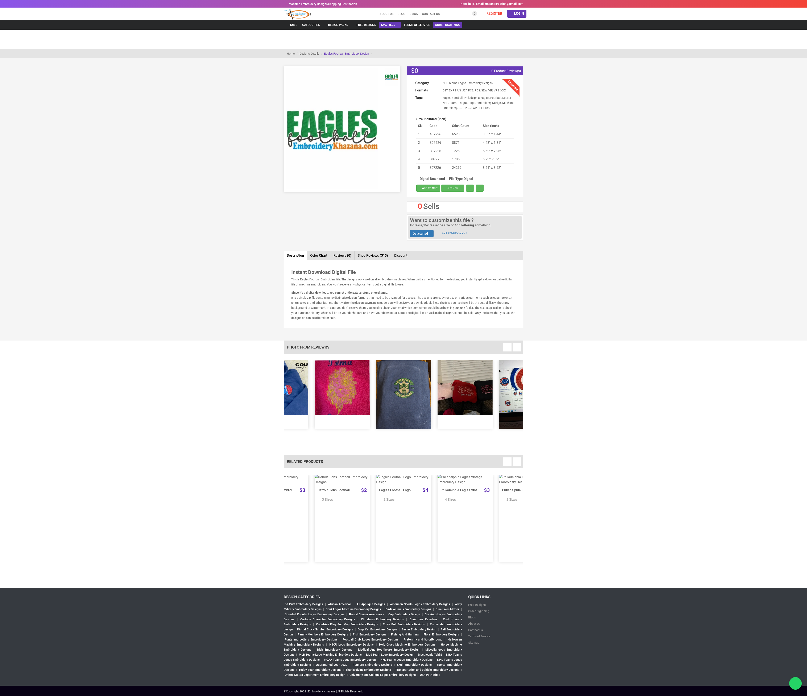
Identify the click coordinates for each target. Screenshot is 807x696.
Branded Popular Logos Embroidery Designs (314, 614)
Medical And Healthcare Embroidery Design (388, 649)
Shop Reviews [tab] (373, 256)
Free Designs (366, 24)
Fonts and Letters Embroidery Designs (311, 639)
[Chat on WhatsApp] (795, 683)
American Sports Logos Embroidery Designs (420, 604)
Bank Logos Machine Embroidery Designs (353, 609)
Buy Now (453, 188)
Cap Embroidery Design (404, 614)
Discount (400, 256)
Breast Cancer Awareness (366, 614)
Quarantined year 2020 (331, 664)
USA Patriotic (429, 674)
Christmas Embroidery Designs (382, 619)
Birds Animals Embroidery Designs (408, 609)
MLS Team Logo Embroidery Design (390, 654)
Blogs (472, 617)
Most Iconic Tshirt (430, 654)
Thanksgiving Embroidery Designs (368, 669)
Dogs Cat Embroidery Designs (377, 629)
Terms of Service (417, 24)
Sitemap (473, 642)
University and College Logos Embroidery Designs (382, 674)
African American (340, 604)
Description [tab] (295, 256)
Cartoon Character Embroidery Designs (327, 619)
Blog (401, 14)
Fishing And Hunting (405, 634)
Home (292, 24)
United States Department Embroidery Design (315, 674)
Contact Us (431, 14)
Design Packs (338, 24)
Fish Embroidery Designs (369, 634)
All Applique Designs (371, 604)
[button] (293, 149)
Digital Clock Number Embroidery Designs (325, 629)
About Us (474, 623)
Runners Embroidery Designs (372, 664)
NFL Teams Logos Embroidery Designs (406, 659)
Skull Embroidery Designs (414, 664)
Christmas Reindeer (423, 619)
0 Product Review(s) (506, 71)
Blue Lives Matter (447, 609)
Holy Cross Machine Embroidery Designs (407, 644)
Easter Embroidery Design (419, 629)
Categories (311, 24)
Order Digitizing (447, 24)
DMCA (414, 14)
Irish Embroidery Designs (334, 649)
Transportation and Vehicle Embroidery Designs (427, 669)
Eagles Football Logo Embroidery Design (409, 490)
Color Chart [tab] (318, 256)
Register (494, 14)
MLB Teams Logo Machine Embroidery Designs (330, 654)
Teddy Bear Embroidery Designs (320, 669)
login (518, 14)
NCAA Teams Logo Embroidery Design (350, 659)
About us (386, 14)
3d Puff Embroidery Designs (304, 604)
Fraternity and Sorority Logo (423, 639)
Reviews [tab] (342, 256)
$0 (414, 70)
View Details (340, 479)
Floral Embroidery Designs (441, 634)
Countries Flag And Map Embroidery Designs (347, 624)
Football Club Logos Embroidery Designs (370, 639)
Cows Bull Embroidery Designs (404, 624)
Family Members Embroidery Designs (323, 634)
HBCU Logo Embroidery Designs (351, 644)
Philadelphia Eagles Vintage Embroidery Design (476, 490)
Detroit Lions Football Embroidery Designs (349, 490)
